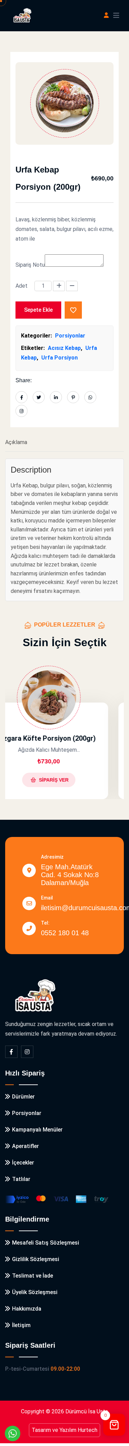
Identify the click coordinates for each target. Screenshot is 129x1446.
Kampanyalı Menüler (37, 1129)
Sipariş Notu (30, 265)
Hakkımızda (26, 1308)
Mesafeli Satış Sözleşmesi (45, 1242)
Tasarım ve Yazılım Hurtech (64, 1430)
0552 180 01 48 (65, 933)
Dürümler (23, 1096)
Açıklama (16, 442)
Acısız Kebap (64, 348)
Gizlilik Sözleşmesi (35, 1259)
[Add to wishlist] (73, 310)
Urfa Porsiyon (59, 357)
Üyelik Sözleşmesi (34, 1292)
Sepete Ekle (38, 310)
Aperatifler (25, 1146)
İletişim (21, 1325)
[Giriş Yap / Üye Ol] (106, 15)
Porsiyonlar (70, 335)
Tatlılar (21, 1179)
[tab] (64, 442)
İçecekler (23, 1162)
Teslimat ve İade (32, 1275)
